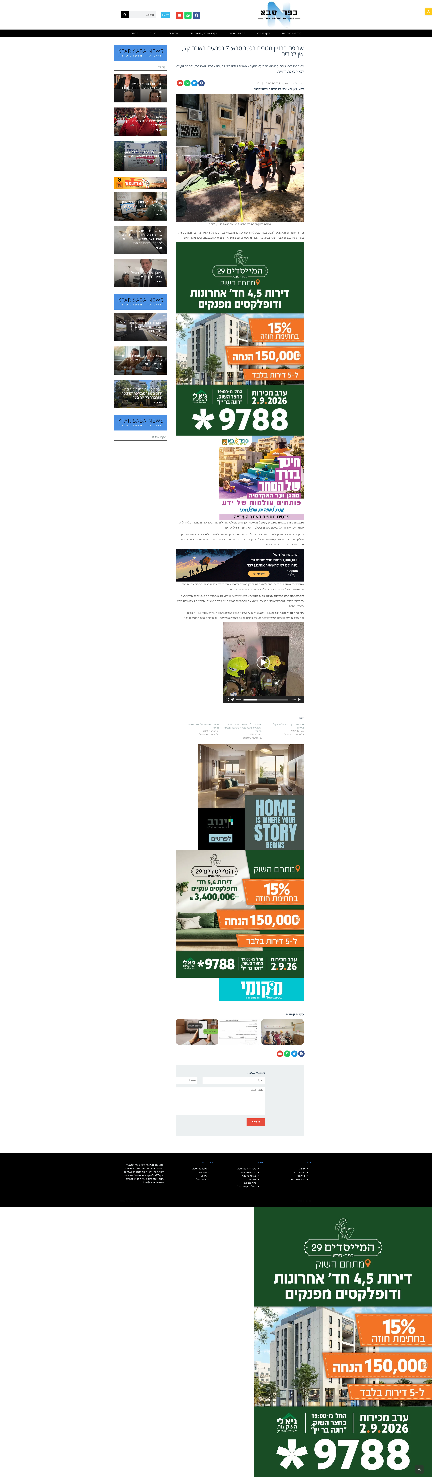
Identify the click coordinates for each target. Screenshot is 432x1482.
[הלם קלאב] (240, 565)
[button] (428, 11)
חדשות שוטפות (237, 33)
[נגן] (299, 699)
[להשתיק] (232, 699)
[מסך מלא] (227, 699)
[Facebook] (196, 15)
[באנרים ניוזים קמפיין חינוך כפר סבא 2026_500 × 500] (261, 477)
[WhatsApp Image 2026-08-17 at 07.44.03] (251, 797)
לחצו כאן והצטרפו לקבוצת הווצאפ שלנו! (279, 89)
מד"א (204, 1175)
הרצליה (134, 33)
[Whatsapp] (188, 15)
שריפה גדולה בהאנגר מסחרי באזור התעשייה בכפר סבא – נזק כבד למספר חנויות (243, 728)
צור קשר (301, 1175)
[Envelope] (179, 15)
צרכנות (252, 1179)
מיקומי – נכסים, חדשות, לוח (204, 33)
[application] (263, 662)
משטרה (203, 1172)
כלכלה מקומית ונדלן (246, 1186)
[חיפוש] (125, 14)
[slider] (266, 699)
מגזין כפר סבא (264, 33)
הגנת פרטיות (299, 1172)
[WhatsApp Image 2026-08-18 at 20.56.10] (240, 338)
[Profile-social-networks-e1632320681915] (261, 989)
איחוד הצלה (201, 1179)
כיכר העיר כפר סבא (291, 33)
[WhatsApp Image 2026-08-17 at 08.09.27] (240, 913)
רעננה (153, 33)
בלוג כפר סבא (249, 1182)
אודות (302, 1168)
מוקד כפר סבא (199, 1168)
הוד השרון (173, 33)
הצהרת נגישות (298, 1179)
